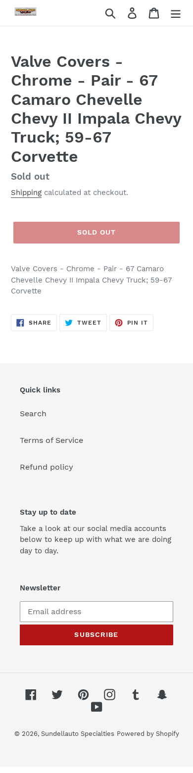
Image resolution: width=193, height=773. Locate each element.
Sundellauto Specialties (77, 733)
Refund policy (46, 467)
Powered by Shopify (148, 733)
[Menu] (176, 13)
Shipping (26, 192)
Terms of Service (51, 440)
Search (33, 413)
